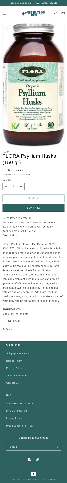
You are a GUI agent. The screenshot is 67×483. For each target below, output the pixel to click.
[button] (4, 13)
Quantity (6, 180)
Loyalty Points (14, 418)
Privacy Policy (14, 368)
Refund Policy (14, 361)
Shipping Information (17, 353)
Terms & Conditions (17, 375)
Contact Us (12, 383)
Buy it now (33, 207)
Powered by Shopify (48, 480)
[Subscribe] (57, 447)
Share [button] (9, 329)
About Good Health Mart (19, 403)
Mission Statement (16, 411)
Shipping (6, 174)
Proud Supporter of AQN (19, 426)
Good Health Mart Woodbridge (29, 480)
